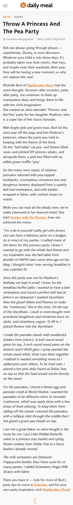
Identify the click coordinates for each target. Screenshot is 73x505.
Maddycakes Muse (40, 85)
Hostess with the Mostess (28, 217)
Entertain (40, 485)
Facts (6, 17)
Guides (18, 17)
